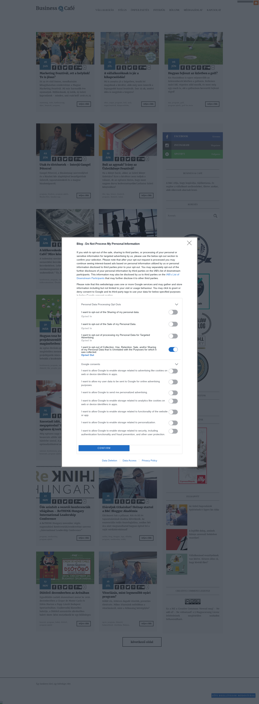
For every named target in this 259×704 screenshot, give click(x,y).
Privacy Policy (149, 460)
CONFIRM (104, 448)
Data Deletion (109, 460)
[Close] (190, 244)
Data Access (129, 460)
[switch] (173, 312)
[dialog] (129, 352)
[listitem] (129, 304)
